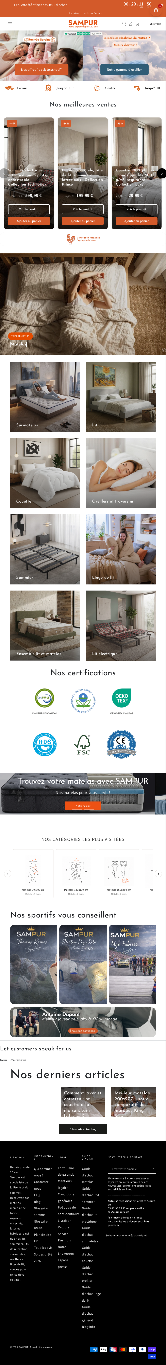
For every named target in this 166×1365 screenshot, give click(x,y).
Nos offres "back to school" (41, 69)
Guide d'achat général (87, 1313)
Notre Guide (34, 801)
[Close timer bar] (162, 5)
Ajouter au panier (29, 221)
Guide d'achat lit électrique (89, 1215)
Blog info (88, 1327)
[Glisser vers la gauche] (13, 13)
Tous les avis (43, 1248)
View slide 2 (89, 806)
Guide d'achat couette (87, 1254)
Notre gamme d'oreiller (124, 69)
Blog (37, 1202)
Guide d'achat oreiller (87, 1274)
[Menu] (10, 23)
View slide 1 (77, 806)
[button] (124, 23)
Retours (63, 1227)
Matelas (18, 344)
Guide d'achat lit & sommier (91, 1195)
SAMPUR (24, 1347)
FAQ (37, 1195)
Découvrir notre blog (83, 1129)
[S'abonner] (153, 1168)
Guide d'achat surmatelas (90, 1234)
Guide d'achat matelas (88, 1175)
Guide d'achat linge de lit (91, 1294)
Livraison (64, 1220)
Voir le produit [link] (29, 209)
